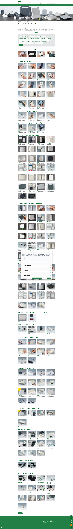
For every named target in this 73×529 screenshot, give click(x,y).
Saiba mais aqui (45, 522)
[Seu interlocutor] (71, 516)
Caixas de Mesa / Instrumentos (28, 368)
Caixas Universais (24, 430)
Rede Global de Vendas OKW (20, 523)
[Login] (71, 523)
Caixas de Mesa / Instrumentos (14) (35, 41)
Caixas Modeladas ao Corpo (27, 49)
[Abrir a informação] (71, 527)
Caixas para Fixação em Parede (28, 135)
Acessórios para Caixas (26, 473)
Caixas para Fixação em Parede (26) (36, 38)
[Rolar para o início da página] (69, 527)
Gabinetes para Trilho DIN (26, 324)
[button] (2, 527)
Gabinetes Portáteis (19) (32, 36)
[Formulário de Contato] (71, 518)
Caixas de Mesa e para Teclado (28, 337)
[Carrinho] (71, 525)
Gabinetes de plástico (26, 21)
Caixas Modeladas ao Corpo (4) (23, 36)
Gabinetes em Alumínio (25, 519)
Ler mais (36, 32)
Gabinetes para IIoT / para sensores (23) (47, 38)
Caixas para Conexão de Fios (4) (41, 36)
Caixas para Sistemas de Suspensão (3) (24, 38)
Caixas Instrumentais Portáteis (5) (45, 41)
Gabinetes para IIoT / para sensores (30, 203)
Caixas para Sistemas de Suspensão (30, 123)
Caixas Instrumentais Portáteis (28, 408)
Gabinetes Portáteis (25, 61)
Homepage (19, 21)
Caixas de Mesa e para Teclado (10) (24, 41)
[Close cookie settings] (2, 527)
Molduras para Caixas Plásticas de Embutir (32, 312)
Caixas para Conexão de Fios (27, 111)
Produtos (22, 21)
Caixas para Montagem (25, 460)
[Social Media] (71, 520)
